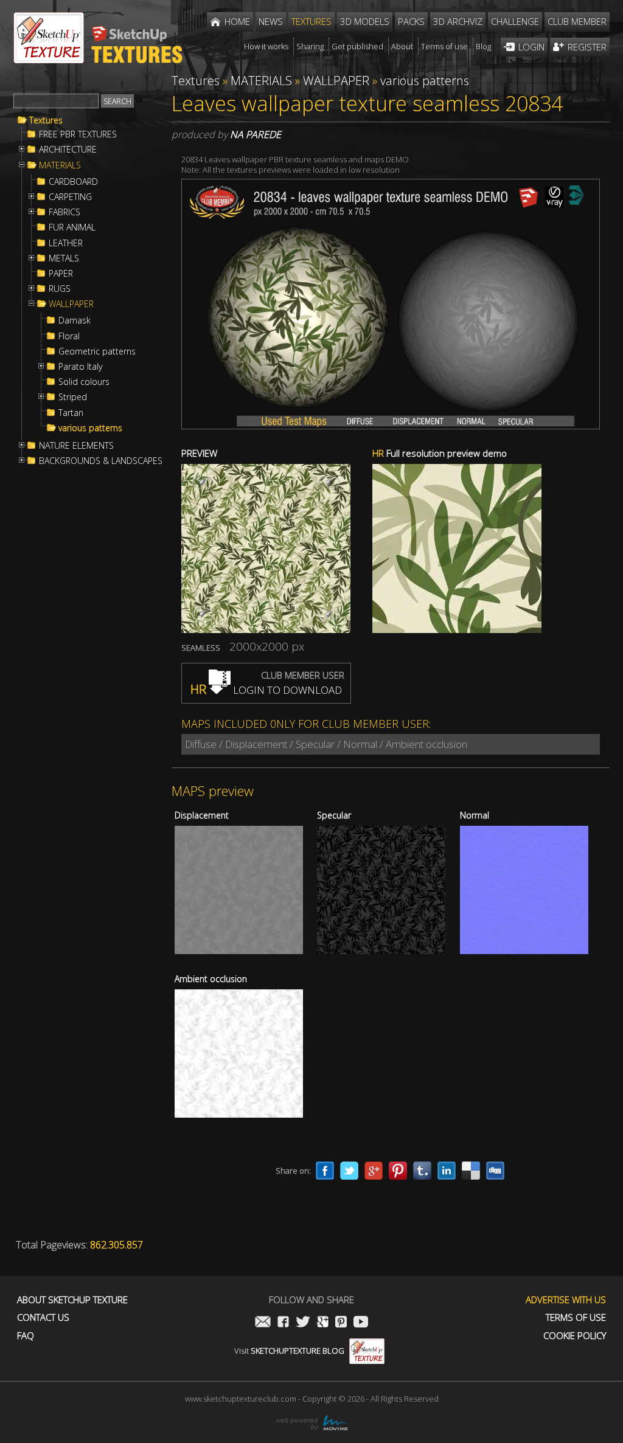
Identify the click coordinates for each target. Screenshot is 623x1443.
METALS (64, 258)
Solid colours (84, 381)
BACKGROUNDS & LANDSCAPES (100, 460)
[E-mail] (263, 1323)
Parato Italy (80, 366)
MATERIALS (60, 165)
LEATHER (66, 243)
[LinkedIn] (446, 1170)
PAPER (61, 273)
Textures (46, 120)
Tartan (70, 412)
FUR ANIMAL (72, 227)
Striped (72, 397)
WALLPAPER (71, 304)
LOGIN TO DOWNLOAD (266, 690)
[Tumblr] (422, 1170)
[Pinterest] (398, 1170)
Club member (577, 21)
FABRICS (64, 212)
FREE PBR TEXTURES (78, 134)
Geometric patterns (97, 351)
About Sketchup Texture (72, 1300)
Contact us (43, 1317)
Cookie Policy (574, 1335)
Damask (74, 320)
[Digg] (495, 1170)
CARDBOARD (73, 181)
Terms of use (576, 1317)
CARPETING (70, 197)
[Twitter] (349, 1170)
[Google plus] (373, 1170)
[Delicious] (471, 1170)
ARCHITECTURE (68, 149)
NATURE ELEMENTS (76, 445)
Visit (289, 1350)
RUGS (60, 288)
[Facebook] (325, 1170)
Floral (69, 336)
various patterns (90, 428)
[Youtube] (360, 1323)
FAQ (25, 1335)
